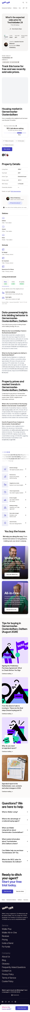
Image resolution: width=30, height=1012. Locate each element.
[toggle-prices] (9, 29)
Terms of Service (9, 978)
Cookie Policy (7, 981)
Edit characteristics (16, 191)
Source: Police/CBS (14, 302)
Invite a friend (7, 943)
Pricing (5, 939)
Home (3, 899)
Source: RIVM (5, 302)
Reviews (5, 936)
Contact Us (6, 971)
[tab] (5, 283)
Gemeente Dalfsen (6, 8)
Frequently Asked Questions (14, 967)
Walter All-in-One (9, 932)
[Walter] (6, 2)
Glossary (5, 963)
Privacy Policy (8, 974)
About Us (6, 956)
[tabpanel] (15, 294)
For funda (6, 946)
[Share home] (23, 8)
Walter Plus (6, 929)
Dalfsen (15, 8)
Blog (4, 960)
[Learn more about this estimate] (18, 62)
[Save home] (26, 8)
